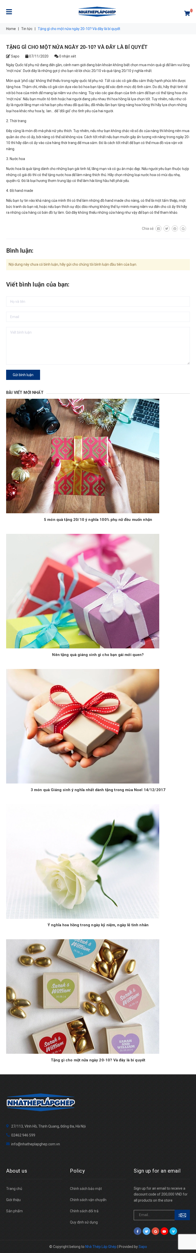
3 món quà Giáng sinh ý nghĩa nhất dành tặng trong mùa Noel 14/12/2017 (98, 790)
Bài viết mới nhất (25, 392)
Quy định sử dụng (84, 1222)
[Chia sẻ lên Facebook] (158, 228)
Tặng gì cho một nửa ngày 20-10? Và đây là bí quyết (98, 1060)
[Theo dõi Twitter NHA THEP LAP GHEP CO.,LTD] (146, 1231)
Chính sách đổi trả (84, 1211)
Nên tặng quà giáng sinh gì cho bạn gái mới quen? (98, 654)
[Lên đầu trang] (186, 1238)
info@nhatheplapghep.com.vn (35, 1144)
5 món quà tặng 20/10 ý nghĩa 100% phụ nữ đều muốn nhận (98, 519)
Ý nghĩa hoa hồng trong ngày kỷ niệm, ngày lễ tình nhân (98, 925)
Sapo (143, 1247)
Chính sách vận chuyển (88, 1200)
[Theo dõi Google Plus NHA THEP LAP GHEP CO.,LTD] (155, 1231)
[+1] (183, 228)
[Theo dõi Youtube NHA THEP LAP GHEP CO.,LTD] (164, 1231)
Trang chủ (14, 1189)
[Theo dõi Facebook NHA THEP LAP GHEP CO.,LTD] (137, 1231)
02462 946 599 (23, 1135)
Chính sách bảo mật (86, 1189)
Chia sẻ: (148, 228)
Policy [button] (77, 1171)
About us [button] (16, 1171)
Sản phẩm (14, 1211)
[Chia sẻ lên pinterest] (175, 228)
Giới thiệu (13, 1200)
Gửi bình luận (23, 375)
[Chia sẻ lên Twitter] (167, 228)
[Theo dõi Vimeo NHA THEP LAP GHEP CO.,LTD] (173, 1231)
